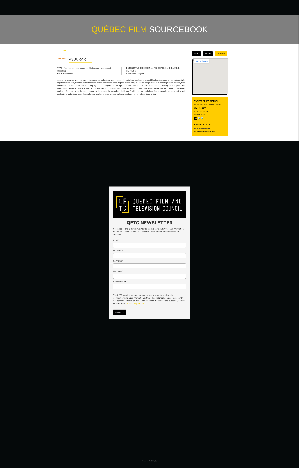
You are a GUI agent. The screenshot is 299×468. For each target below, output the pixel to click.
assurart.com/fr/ (200, 114)
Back (64, 50)
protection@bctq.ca (135, 303)
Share (208, 54)
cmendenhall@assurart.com (204, 132)
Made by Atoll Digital (149, 461)
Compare (221, 54)
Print (196, 54)
